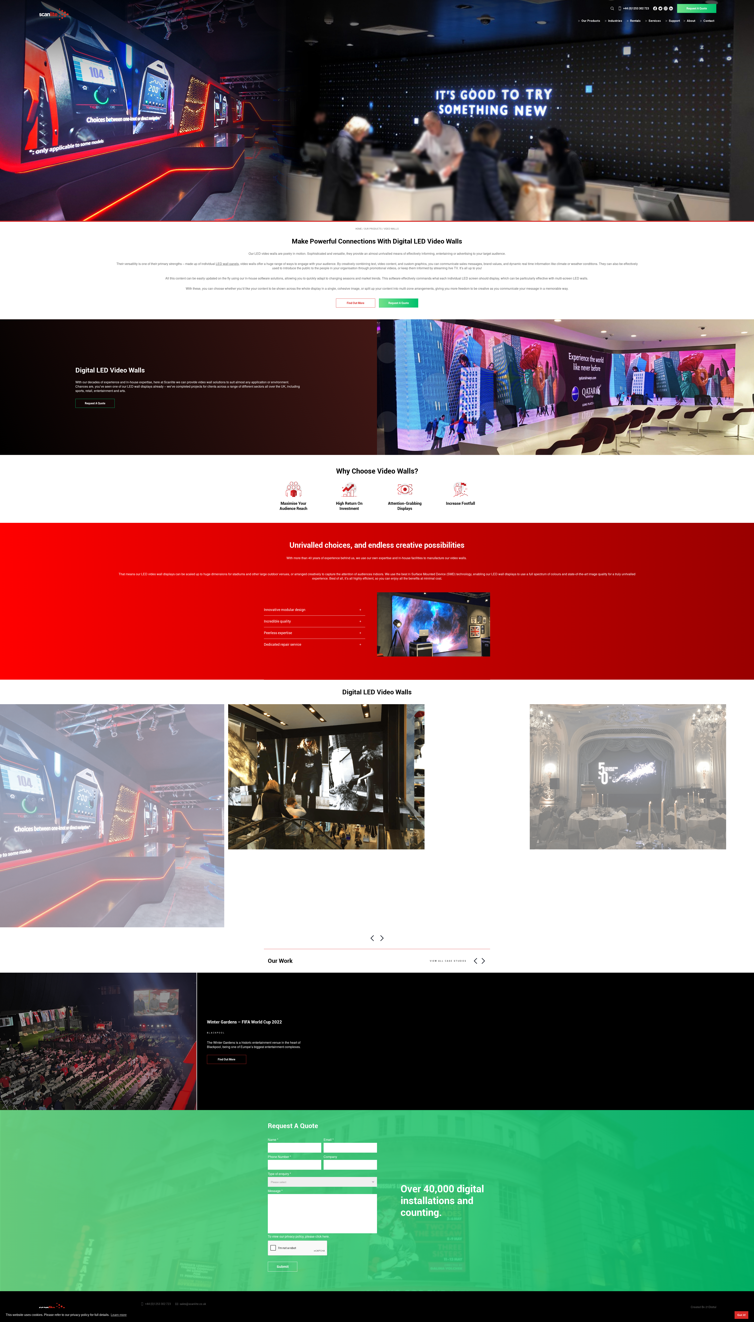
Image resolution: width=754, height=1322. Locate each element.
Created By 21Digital (703, 1307)
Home (358, 228)
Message (275, 1191)
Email (329, 1140)
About (691, 21)
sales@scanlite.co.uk (193, 1304)
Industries (615, 21)
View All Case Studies (448, 961)
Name (273, 1140)
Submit (283, 1267)
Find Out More (355, 303)
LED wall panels (227, 263)
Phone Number (279, 1157)
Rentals (635, 21)
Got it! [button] (741, 1315)
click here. (322, 1236)
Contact (708, 21)
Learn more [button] (119, 1315)
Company (330, 1157)
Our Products (590, 21)
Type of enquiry (279, 1174)
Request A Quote (696, 8)
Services (655, 21)
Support (674, 21)
